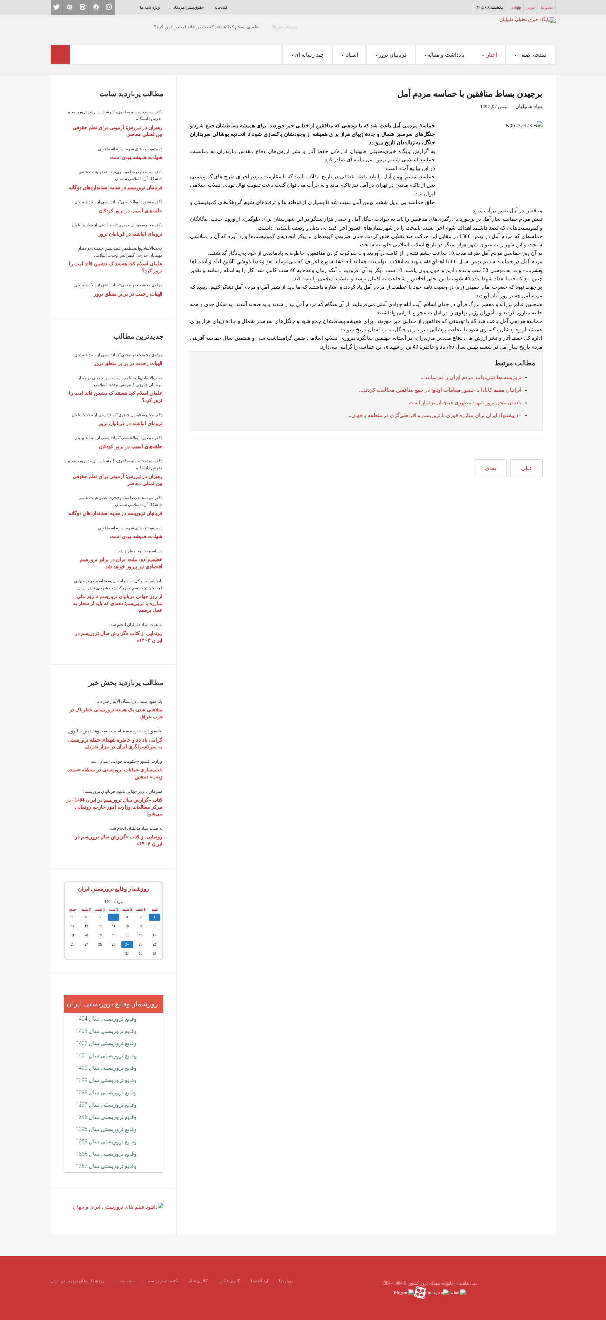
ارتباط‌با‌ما (259, 1281)
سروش (95, 7)
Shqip (516, 7)
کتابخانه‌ (221, 7)
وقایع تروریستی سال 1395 (106, 1129)
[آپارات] (420, 1291)
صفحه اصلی (532, 55)
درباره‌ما (286, 1281)
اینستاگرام (108, 7)
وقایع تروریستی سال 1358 (106, 1153)
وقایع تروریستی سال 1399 (106, 1080)
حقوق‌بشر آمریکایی (187, 7)
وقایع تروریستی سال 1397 (106, 1104)
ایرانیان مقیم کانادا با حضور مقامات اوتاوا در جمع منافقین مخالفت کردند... (440, 390)
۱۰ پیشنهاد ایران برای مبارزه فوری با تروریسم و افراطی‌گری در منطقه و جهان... (434, 415)
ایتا (82, 7)
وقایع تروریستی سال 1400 (106, 1067)
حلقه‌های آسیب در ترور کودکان (130, 210)
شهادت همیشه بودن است (136, 157)
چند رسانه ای (309, 55)
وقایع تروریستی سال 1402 (106, 1043)
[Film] (118, 1206)
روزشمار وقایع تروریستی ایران (113, 889)
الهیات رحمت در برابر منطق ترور (128, 294)
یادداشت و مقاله (445, 55)
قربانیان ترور (393, 55)
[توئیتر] (457, 1291)
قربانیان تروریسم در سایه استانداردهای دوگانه (115, 187)
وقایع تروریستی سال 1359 (106, 1141)
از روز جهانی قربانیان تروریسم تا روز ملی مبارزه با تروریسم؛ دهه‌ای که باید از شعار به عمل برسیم (117, 603)
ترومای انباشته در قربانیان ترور (130, 234)
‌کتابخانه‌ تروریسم (162, 1281)
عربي (531, 7)
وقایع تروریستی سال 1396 (106, 1117)
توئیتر (56, 7)
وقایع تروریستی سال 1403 (106, 1031)
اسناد (351, 55)
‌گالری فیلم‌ (198, 1281)
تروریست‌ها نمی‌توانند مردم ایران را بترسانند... (470, 377)
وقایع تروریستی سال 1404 (106, 1018)
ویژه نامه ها (150, 7)
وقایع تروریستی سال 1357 (106, 1166)
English (547, 7)
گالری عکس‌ (229, 1281)
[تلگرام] (403, 1291)
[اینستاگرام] (437, 1291)
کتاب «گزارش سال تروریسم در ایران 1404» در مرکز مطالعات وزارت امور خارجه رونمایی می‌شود (114, 806)
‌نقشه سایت (125, 1281)
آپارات (69, 7)
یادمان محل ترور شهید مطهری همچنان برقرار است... (463, 402)
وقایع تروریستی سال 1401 (106, 1055)
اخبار (491, 55)
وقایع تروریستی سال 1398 (106, 1092)
